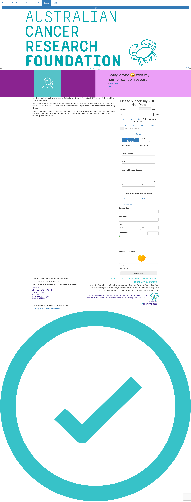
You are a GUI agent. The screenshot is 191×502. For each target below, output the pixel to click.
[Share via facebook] (108, 87)
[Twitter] (37, 290)
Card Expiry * (123, 224)
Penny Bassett (115, 83)
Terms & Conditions (53, 309)
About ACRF (78, 2)
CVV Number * (124, 232)
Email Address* (127, 154)
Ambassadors (98, 2)
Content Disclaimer (130, 278)
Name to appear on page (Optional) (135, 185)
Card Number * (124, 216)
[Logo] (32, 4)
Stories (87, 2)
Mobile (124, 162)
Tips (106, 2)
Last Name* (144, 145)
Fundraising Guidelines (146, 282)
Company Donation (147, 140)
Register (132, 3)
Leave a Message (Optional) (132, 170)
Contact (113, 278)
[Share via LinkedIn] (111, 87)
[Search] (163, 3)
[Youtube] (42, 290)
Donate (122, 3)
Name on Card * (124, 208)
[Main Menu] (1, 68)
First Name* (126, 145)
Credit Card (128, 204)
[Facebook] (33, 290)
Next (143, 198)
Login (115, 2)
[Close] (190, 68)
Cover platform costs (127, 251)
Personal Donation (131, 140)
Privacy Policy (151, 278)
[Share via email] (110, 87)
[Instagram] (48, 290)
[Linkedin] (52, 290)
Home (69, 2)
